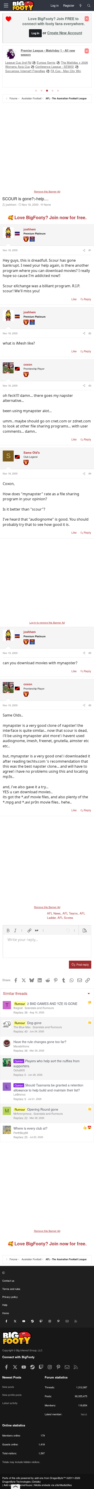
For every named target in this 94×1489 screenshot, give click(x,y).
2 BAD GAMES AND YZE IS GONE (52, 1003)
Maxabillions (21, 1046)
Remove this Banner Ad (47, 191)
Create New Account (64, 32)
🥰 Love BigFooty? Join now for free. (47, 217)
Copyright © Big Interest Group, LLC (22, 1350)
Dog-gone (34, 1022)
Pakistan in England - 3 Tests (24, 63)
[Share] (84, 250)
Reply (87, 299)
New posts (8, 1387)
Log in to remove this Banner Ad (47, 622)
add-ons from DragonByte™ (50, 1478)
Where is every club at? (30, 1128)
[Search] (89, 5)
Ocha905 (19, 1070)
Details (36, 1481)
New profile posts (12, 1395)
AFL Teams (70, 913)
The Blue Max (22, 1027)
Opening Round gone (42, 1109)
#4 (90, 473)
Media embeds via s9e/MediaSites (53, 1485)
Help (4, 1305)
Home (5, 1313)
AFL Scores (65, 917)
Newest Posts (11, 1377)
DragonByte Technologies (16, 1481)
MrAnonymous (22, 1113)
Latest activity (10, 1403)
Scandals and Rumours (39, 1008)
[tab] (36, 90)
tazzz (84, 1414)
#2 (90, 333)
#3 (90, 385)
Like (74, 299)
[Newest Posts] (80, 5)
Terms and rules (11, 1289)
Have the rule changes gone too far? (39, 1041)
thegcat (18, 1008)
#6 (90, 705)
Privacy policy (10, 1297)
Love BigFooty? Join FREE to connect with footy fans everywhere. (53, 21)
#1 (90, 250)
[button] (8, 930)
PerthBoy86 (20, 1133)
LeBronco (19, 1094)
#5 (90, 653)
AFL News (54, 913)
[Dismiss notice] (87, 18)
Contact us (8, 1280)
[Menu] (6, 5)
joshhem (11, 204)
